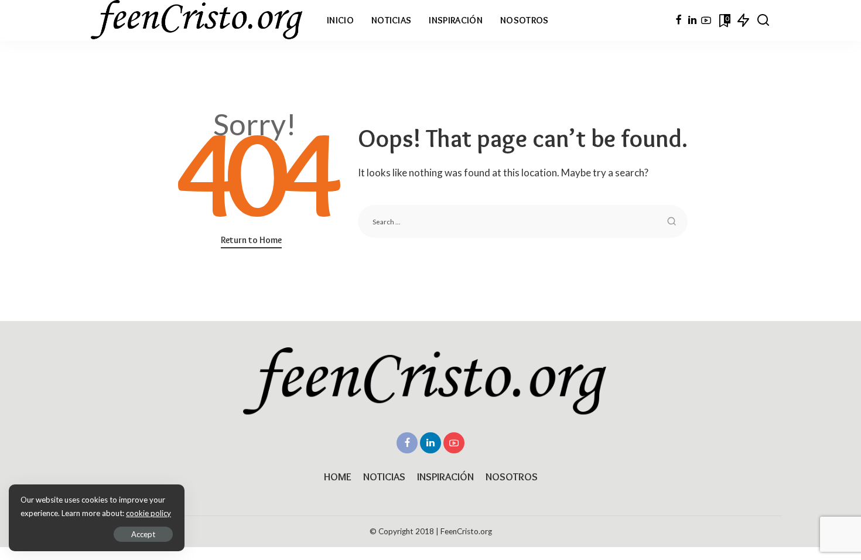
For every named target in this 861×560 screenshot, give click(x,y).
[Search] (763, 20)
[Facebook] (679, 20)
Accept (143, 534)
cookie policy (148, 513)
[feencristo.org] (200, 20)
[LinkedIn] (692, 20)
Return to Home (251, 239)
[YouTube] (706, 20)
